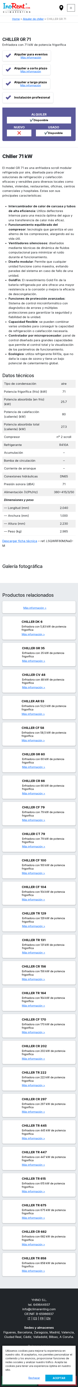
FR (42, 1318)
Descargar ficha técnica (19, 541)
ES (35, 1318)
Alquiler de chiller (33, 19)
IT (29, 1318)
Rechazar (34, 1377)
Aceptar (59, 1378)
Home (16, 19)
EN (48, 1318)
